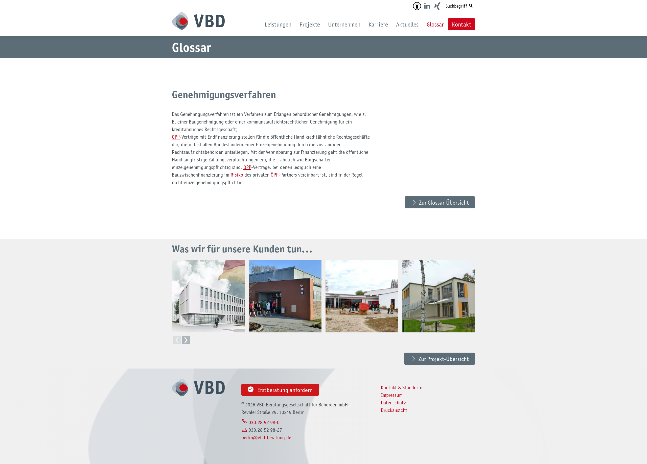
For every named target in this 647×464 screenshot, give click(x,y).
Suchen (471, 6)
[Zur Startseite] (198, 21)
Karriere (378, 24)
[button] (417, 6)
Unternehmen (344, 24)
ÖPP (176, 137)
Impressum (392, 395)
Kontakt (461, 24)
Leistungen (278, 24)
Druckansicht (394, 410)
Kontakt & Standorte (401, 387)
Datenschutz (393, 403)
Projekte (309, 24)
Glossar (435, 24)
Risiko (236, 175)
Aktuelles (407, 24)
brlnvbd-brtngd (265, 437)
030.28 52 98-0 (264, 422)
